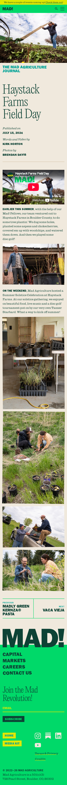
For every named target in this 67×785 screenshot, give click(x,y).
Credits (40, 758)
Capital (12, 654)
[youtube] (38, 745)
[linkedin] (58, 735)
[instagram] (38, 736)
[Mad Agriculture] (8, 8)
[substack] (48, 736)
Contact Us (17, 673)
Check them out (54, 2)
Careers (14, 667)
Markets (14, 660)
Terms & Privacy (46, 753)
